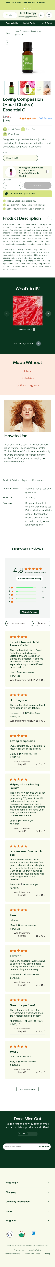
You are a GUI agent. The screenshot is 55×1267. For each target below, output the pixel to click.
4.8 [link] (34, 120)
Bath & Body (29, 25)
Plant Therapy (26, 1245)
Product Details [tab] (11, 482)
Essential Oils (12, 25)
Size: (5, 154)
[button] (37, 681)
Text (34, 1134)
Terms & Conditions (12, 1254)
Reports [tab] (25, 482)
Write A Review (29, 614)
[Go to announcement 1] (24, 9)
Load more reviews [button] (28, 1091)
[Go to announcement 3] (31, 9)
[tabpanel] (27, 509)
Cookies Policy (35, 1250)
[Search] (41, 17)
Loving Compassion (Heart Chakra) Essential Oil (27, 35)
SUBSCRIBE (44, 1146)
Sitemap (47, 1254)
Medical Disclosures (32, 1254)
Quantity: (7, 181)
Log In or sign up (36, 210)
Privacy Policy (19, 1250)
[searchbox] (19, 625)
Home (8, 35)
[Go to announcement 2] (27, 9)
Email (24, 1134)
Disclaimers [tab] (38, 482)
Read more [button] (25, 817)
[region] (27, 590)
